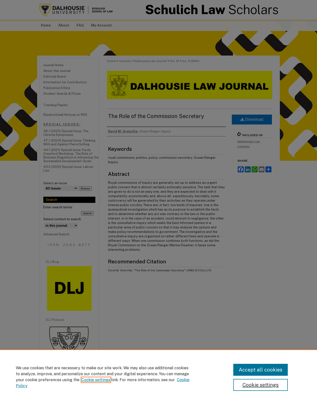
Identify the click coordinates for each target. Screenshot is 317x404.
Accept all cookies (260, 370)
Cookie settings (95, 379)
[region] (158, 376)
